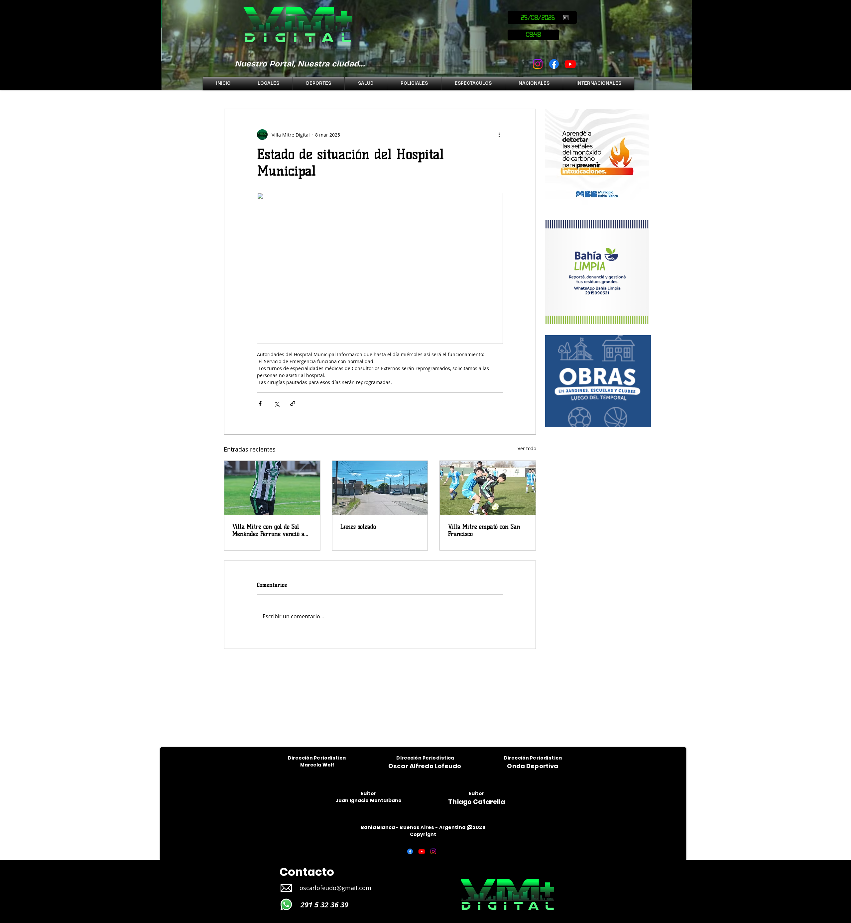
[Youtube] (570, 63)
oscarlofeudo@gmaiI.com (335, 892)
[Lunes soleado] (380, 488)
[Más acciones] (499, 135)
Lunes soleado (358, 526)
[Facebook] (553, 63)
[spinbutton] (533, 35)
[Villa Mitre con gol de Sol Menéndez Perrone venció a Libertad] (272, 488)
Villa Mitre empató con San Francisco (484, 530)
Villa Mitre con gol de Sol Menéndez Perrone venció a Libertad (268, 530)
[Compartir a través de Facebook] (260, 403)
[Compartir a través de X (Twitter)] (276, 403)
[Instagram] (537, 63)
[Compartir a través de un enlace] (293, 403)
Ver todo (527, 448)
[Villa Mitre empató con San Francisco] (488, 488)
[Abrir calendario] (565, 17)
